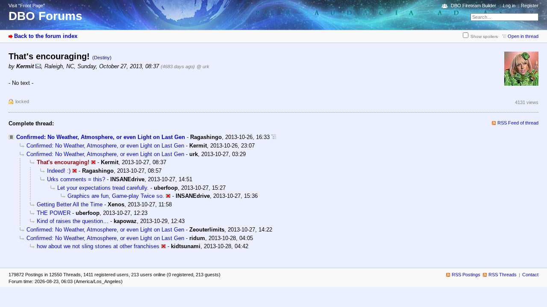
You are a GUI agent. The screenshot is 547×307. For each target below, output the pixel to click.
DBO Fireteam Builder (473, 5)
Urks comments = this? (76, 179)
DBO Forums (45, 16)
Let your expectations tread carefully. (103, 188)
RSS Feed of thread (517, 122)
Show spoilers (484, 36)
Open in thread (523, 36)
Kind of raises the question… (73, 221)
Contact (530, 274)
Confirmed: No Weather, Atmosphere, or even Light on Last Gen (100, 137)
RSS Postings (466, 274)
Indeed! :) (59, 171)
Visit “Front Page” (27, 5)
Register (529, 5)
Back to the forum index (45, 36)
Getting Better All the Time (70, 204)
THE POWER (54, 213)
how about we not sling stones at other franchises (98, 246)
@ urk (203, 66)
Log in (509, 5)
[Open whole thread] (273, 137)
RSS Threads (502, 274)
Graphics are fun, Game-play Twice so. (116, 196)
